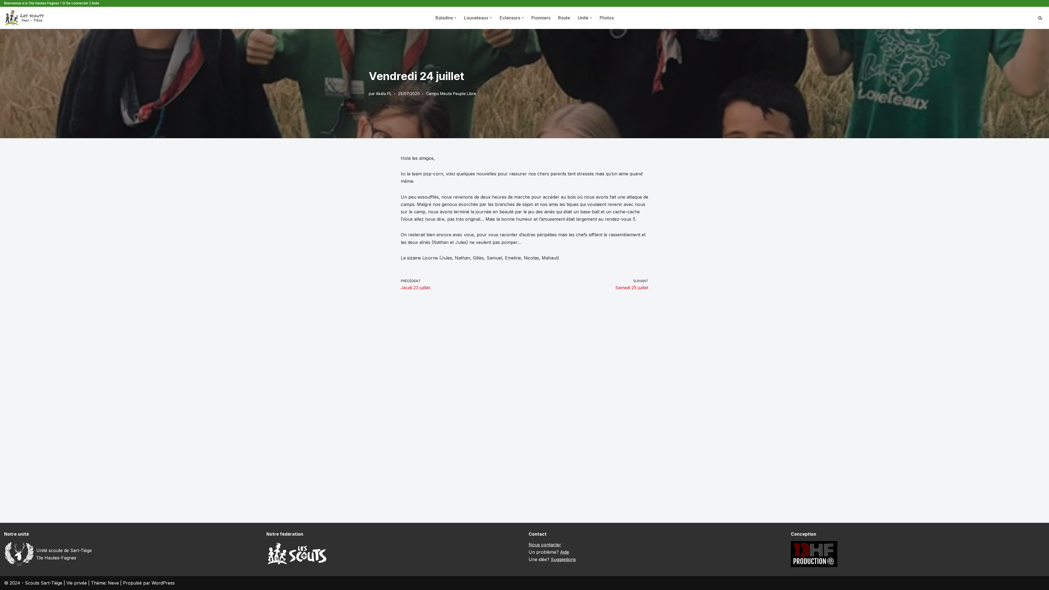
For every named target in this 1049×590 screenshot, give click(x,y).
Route (564, 17)
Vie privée (76, 583)
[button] (455, 18)
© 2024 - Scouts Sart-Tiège (33, 583)
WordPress (163, 583)
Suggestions (563, 559)
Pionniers (540, 17)
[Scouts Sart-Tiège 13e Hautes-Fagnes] (24, 17)
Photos (607, 17)
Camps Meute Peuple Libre (451, 93)
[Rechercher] (1040, 18)
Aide (95, 3)
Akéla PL (384, 93)
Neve (113, 583)
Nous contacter (545, 544)
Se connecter (77, 3)
